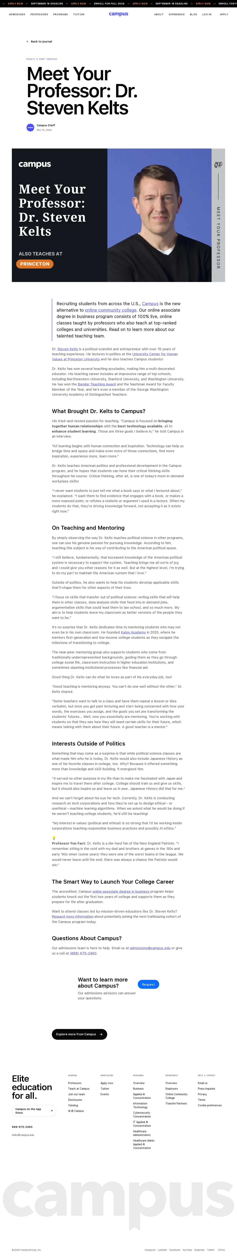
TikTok (221, 1250)
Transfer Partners (176, 1103)
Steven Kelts (68, 349)
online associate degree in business (120, 891)
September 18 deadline (47, 3)
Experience (177, 14)
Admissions (17, 14)
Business (138, 1088)
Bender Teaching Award (97, 384)
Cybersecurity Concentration (142, 1114)
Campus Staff (46, 125)
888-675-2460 (22, 1126)
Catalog (73, 1105)
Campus (150, 303)
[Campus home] (118, 14)
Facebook (174, 1250)
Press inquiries (206, 1088)
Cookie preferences (210, 1105)
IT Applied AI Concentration (142, 1124)
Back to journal (39, 41)
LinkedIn (162, 1250)
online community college (110, 310)
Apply (224, 14)
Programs (60, 14)
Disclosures (75, 1099)
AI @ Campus (76, 1110)
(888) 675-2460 (83, 953)
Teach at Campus (78, 1088)
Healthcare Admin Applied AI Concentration (143, 1144)
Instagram (150, 1250)
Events (105, 1094)
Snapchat (199, 1250)
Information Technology (140, 1105)
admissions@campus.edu (150, 948)
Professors (39, 14)
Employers (172, 1088)
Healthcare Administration (142, 1133)
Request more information (72, 916)
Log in (206, 14)
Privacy (202, 1094)
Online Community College (177, 1096)
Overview (139, 1083)
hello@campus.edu (23, 1135)
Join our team (76, 1094)
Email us (203, 1083)
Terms (201, 1099)
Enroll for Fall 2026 (109, 3)
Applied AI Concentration (142, 1096)
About (159, 14)
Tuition (78, 14)
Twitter (211, 1250)
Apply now (107, 1083)
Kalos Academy (133, 632)
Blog (193, 14)
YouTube (187, 1250)
